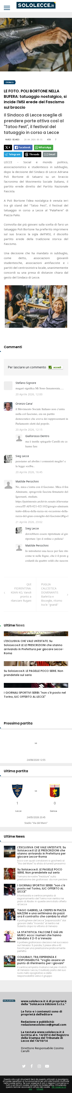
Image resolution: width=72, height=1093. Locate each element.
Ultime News (14, 836)
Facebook (25, 147)
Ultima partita (16, 771)
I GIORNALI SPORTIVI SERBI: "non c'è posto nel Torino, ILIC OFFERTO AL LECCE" (35, 695)
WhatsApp (45, 147)
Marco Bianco (12, 139)
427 (10, 637)
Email (52, 154)
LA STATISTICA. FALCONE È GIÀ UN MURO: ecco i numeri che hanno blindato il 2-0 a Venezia (40, 935)
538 (10, 667)
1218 (11, 689)
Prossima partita (18, 723)
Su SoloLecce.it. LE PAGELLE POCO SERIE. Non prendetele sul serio (39, 870)
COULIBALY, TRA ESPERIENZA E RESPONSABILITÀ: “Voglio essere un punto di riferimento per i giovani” (41, 960)
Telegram (14, 154)
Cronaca (10, 82)
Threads (34, 154)
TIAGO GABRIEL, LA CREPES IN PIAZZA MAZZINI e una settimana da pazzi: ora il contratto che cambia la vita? (42, 913)
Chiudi (40, 1089)
